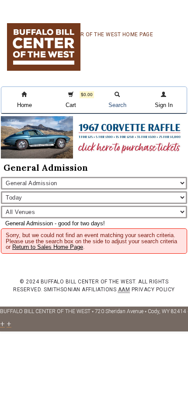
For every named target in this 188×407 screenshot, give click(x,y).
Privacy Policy (153, 289)
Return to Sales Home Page (47, 247)
